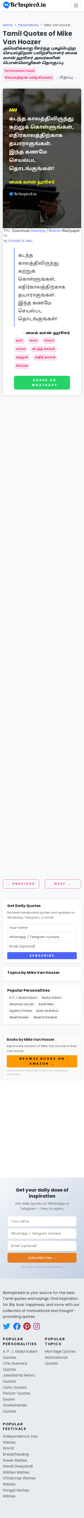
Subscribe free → (42, 1257)
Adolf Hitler (45, 1004)
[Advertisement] (42, 452)
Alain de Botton (47, 1011)
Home (8, 25)
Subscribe (42, 956)
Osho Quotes (15, 1387)
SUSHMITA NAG (20, 241)
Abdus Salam (52, 998)
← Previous (21, 884)
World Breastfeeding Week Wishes (16, 1454)
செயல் (22, 366)
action (21, 349)
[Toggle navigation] (76, 5)
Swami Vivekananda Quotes (15, 1405)
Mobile (55, 231)
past (19, 340)
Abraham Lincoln (21, 1004)
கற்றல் (22, 357)
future (49, 340)
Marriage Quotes (60, 1351)
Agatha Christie (20, 1011)
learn (33, 340)
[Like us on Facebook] (17, 1326)
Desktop (38, 231)
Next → (63, 884)
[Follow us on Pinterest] (27, 1326)
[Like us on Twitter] (6, 1326)
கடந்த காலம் (43, 349)
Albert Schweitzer (45, 1017)
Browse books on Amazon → (42, 1061)
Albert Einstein (19, 1017)
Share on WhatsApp (45, 382)
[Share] (78, 37)
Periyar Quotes (16, 1393)
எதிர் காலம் (45, 357)
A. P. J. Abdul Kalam (23, 998)
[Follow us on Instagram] (36, 1326)
